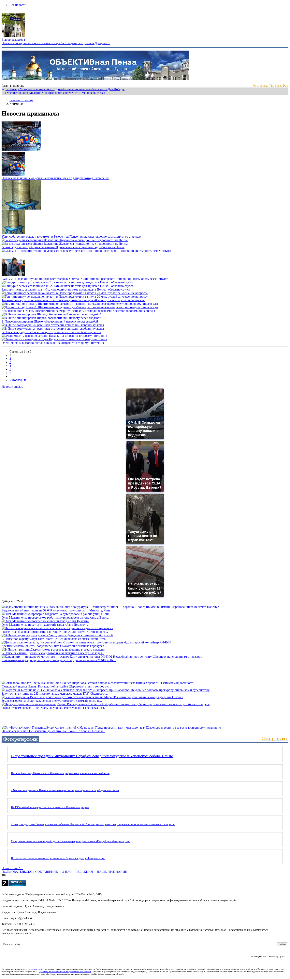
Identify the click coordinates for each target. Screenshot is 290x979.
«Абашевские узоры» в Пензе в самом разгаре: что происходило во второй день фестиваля (65, 790)
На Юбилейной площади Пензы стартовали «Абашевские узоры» (50, 807)
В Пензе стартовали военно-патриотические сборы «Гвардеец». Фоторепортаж (58, 858)
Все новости (17, 5)
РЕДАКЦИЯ (84, 871)
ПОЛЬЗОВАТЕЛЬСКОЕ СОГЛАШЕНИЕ (30, 871)
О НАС (67, 871)
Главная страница (21, 100)
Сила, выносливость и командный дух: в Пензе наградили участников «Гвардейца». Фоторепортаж (70, 841)
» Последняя (17, 380)
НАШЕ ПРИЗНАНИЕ (112, 871)
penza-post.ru (37, 969)
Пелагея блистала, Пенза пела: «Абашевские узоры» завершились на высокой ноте (60, 773)
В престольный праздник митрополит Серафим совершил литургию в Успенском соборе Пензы (92, 756)
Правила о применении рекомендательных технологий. (65, 971)
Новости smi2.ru (12, 386)
